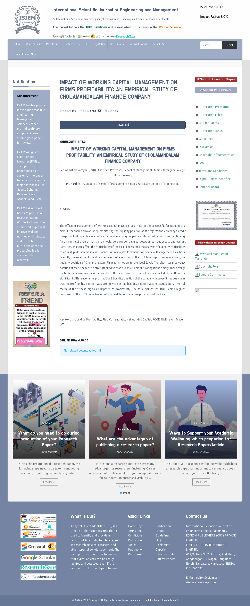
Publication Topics (211, 131)
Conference (70, 44)
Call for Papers (209, 123)
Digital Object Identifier (214, 179)
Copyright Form (209, 267)
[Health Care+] (31, 313)
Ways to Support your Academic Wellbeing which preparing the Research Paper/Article (129, 439)
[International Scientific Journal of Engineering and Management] (27, 19)
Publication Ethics (211, 115)
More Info (115, 44)
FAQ (201, 163)
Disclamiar (206, 147)
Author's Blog (52, 429)
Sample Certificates (212, 275)
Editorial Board (138, 44)
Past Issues (53, 44)
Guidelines (206, 139)
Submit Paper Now (25, 54)
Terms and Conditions (213, 171)
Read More (52, 486)
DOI (87, 44)
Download (122, 125)
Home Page (135, 526)
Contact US (157, 44)
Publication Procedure (214, 107)
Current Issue (34, 44)
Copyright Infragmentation (217, 155)
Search (230, 45)
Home (18, 44)
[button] (121, 493)
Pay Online (99, 44)
